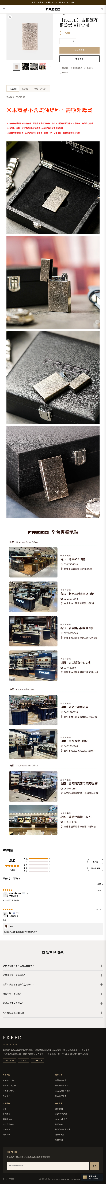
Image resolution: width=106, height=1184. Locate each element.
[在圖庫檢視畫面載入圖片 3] (34, 67)
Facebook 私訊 (61, 1119)
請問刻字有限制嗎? (12, 994)
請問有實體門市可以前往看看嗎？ (18, 966)
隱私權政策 (60, 1134)
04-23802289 (75, 1179)
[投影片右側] (50, 67)
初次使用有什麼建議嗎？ (14, 975)
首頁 (5, 1109)
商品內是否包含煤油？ (13, 1003)
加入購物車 (79, 50)
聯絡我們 (59, 1109)
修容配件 (6, 1096)
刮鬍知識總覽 (61, 1080)
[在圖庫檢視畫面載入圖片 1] (16, 67)
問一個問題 (95, 868)
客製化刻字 (7, 1119)
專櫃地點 (6, 1129)
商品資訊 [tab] (25, 89)
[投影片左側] (9, 67)
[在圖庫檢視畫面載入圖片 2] (25, 67)
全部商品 (6, 1114)
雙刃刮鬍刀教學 (61, 1085)
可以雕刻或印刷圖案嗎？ (14, 1013)
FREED (12, 1037)
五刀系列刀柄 (8, 1080)
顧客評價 (6, 1134)
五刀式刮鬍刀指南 (62, 1090)
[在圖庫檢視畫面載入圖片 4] (43, 67)
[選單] (5, 9)
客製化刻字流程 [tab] (40, 89)
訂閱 (95, 1166)
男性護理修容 (8, 1090)
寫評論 (95, 862)
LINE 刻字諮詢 (61, 1114)
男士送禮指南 (61, 1096)
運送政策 (59, 1124)
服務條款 (59, 1139)
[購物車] (102, 9)
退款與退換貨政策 (62, 1129)
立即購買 (79, 59)
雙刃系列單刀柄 (9, 1085)
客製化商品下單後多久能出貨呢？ (18, 984)
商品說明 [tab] (13, 89)
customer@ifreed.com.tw (60, 1179)
